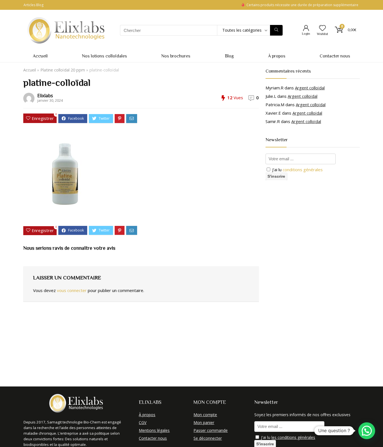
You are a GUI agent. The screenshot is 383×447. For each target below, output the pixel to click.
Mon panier (203, 422)
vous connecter (72, 290)
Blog (229, 56)
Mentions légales (154, 430)
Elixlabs (45, 95)
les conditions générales (293, 437)
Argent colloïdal (310, 88)
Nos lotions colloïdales (104, 56)
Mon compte (205, 414)
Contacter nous (335, 56)
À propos (276, 56)
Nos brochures (175, 56)
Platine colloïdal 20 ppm (62, 70)
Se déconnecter (207, 438)
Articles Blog (33, 5)
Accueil (40, 56)
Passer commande (210, 430)
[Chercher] (276, 30)
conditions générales (303, 169)
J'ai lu (297, 169)
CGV (142, 422)
